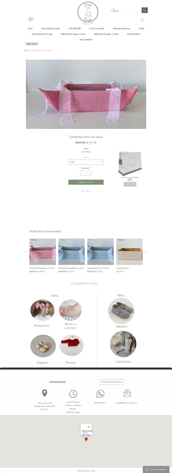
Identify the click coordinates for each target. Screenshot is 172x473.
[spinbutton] (86, 173)
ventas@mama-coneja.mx (126, 403)
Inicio (26, 50)
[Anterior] (25, 251)
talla (86, 157)
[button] (143, 19)
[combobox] (86, 162)
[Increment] (89, 173)
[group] (86, 257)
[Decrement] (82, 173)
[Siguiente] (146, 251)
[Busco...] (145, 10)
